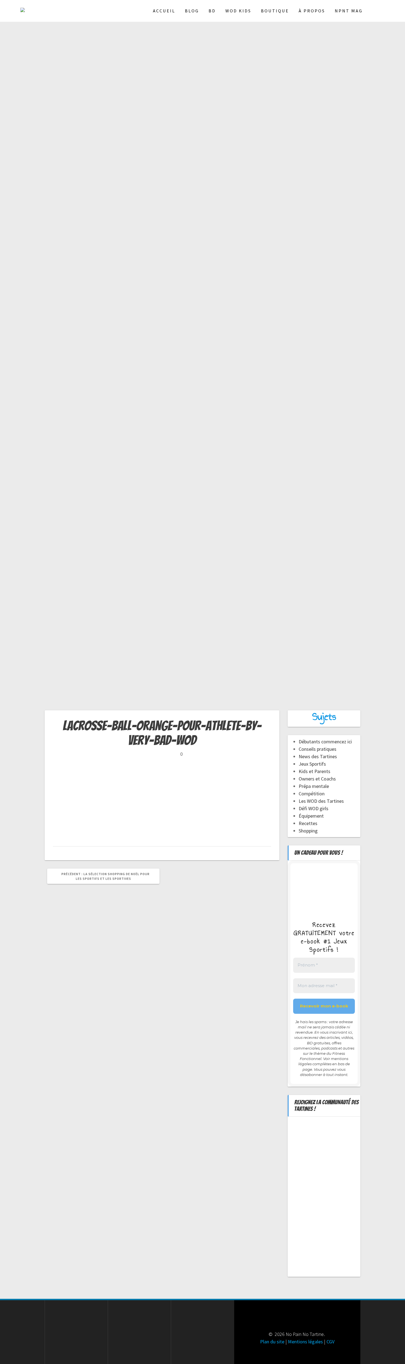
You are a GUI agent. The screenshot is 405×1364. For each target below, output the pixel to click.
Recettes (308, 823)
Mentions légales (305, 1341)
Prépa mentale (314, 786)
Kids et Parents (314, 771)
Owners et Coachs (317, 779)
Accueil (164, 10)
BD (212, 10)
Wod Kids (238, 10)
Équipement (311, 816)
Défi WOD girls (313, 808)
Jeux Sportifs (312, 764)
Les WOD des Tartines (321, 801)
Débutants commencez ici (325, 741)
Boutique (275, 10)
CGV (330, 1341)
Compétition (312, 793)
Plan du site (272, 1341)
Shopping (308, 831)
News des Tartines (318, 756)
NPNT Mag (349, 10)
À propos (312, 10)
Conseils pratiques (317, 749)
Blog (192, 10)
